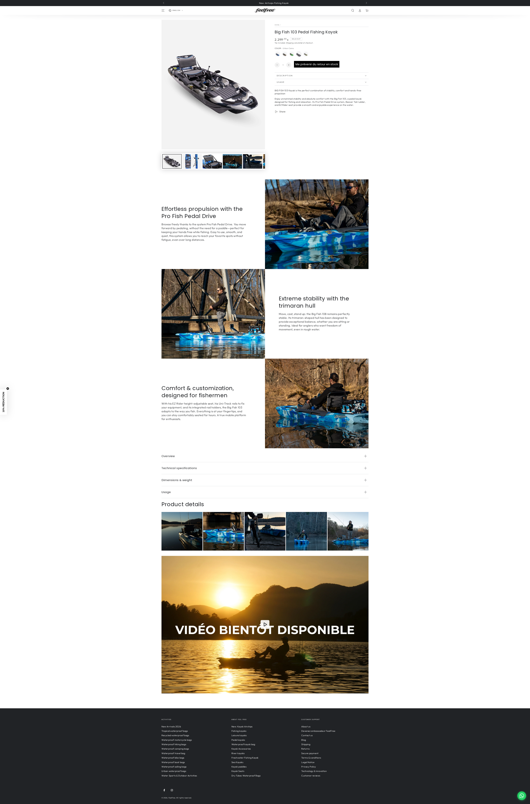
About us (305, 726)
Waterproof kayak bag (243, 744)
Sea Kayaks (237, 762)
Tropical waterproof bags (174, 731)
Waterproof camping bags (175, 748)
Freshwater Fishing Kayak (245, 757)
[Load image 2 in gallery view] (192, 161)
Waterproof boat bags (173, 762)
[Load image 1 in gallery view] (172, 161)
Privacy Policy (308, 766)
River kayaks (238, 753)
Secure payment (309, 753)
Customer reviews (310, 775)
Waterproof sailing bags (174, 766)
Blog (303, 740)
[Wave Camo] (277, 54)
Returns (305, 748)
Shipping (290, 43)
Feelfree (172, 798)
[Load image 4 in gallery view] (212, 161)
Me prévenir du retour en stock (316, 64)
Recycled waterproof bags (175, 735)
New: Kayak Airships (242, 726)
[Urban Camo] (299, 54)
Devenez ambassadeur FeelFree (318, 731)
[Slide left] (163, 3)
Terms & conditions (311, 757)
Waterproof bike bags (172, 757)
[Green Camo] (306, 54)
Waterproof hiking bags (173, 744)
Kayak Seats (237, 771)
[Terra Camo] (284, 54)
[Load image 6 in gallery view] (252, 161)
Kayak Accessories (241, 748)
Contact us (307, 735)
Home (277, 25)
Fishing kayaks (239, 731)
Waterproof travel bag (173, 753)
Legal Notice (307, 762)
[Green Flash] (292, 54)
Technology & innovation (314, 771)
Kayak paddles (239, 766)
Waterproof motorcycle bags (176, 740)
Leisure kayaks (239, 735)
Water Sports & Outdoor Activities (179, 775)
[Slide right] (366, 3)
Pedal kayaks (238, 740)
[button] (352, 10)
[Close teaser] (7, 388)
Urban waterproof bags (173, 771)
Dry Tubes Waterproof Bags (246, 775)
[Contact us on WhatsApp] (522, 796)
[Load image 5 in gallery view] (232, 161)
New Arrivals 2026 (171, 726)
